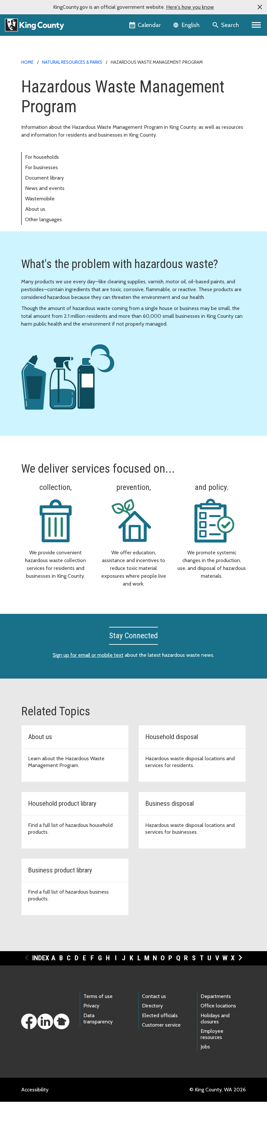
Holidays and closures (215, 1018)
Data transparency (98, 1018)
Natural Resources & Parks (72, 62)
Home (27, 62)
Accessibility (35, 1089)
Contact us (154, 996)
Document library (44, 178)
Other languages (43, 219)
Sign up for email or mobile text (88, 655)
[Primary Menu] (256, 25)
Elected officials (160, 1015)
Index (40, 958)
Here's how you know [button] (190, 7)
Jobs (205, 1047)
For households (42, 157)
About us (35, 209)
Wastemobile (40, 199)
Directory (152, 1006)
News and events (44, 188)
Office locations (218, 1006)
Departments (216, 996)
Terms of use (98, 996)
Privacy (91, 1006)
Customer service (161, 1025)
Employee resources (212, 1034)
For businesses (41, 167)
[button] (260, 7)
